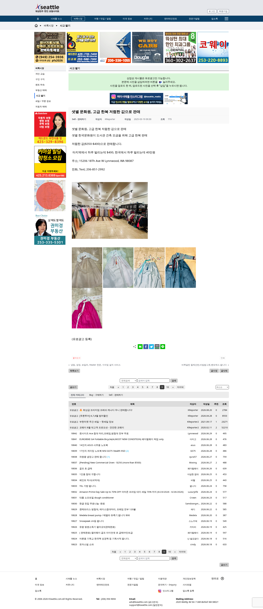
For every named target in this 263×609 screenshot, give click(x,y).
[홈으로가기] (47, 7)
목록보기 (74, 370)
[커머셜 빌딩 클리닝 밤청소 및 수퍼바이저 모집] (50, 162)
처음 (112, 387)
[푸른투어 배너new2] (115, 47)
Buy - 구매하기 (96, 394)
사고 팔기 (40, 95)
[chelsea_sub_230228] (50, 127)
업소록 (214, 18)
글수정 (214, 370)
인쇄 (223, 358)
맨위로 (215, 578)
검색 (174, 380)
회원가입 (223, 11)
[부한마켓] (82, 47)
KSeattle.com (55, 598)
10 (167, 387)
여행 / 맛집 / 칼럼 (102, 18)
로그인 (212, 11)
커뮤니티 (148, 18)
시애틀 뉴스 (56, 18)
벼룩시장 (78, 18)
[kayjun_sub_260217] (50, 195)
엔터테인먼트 (170, 18)
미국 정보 (127, 18)
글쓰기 (73, 387)
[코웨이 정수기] (213, 47)
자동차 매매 (41, 106)
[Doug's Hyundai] (147, 47)
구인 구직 (40, 79)
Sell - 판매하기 (116, 394)
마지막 (180, 387)
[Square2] (180, 47)
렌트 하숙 (40, 84)
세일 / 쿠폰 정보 (43, 101)
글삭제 (224, 370)
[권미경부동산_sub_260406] (50, 229)
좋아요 (76, 358)
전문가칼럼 (194, 18)
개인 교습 (40, 73)
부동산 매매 (41, 90)
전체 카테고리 (77, 394)
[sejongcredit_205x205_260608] (49, 47)
